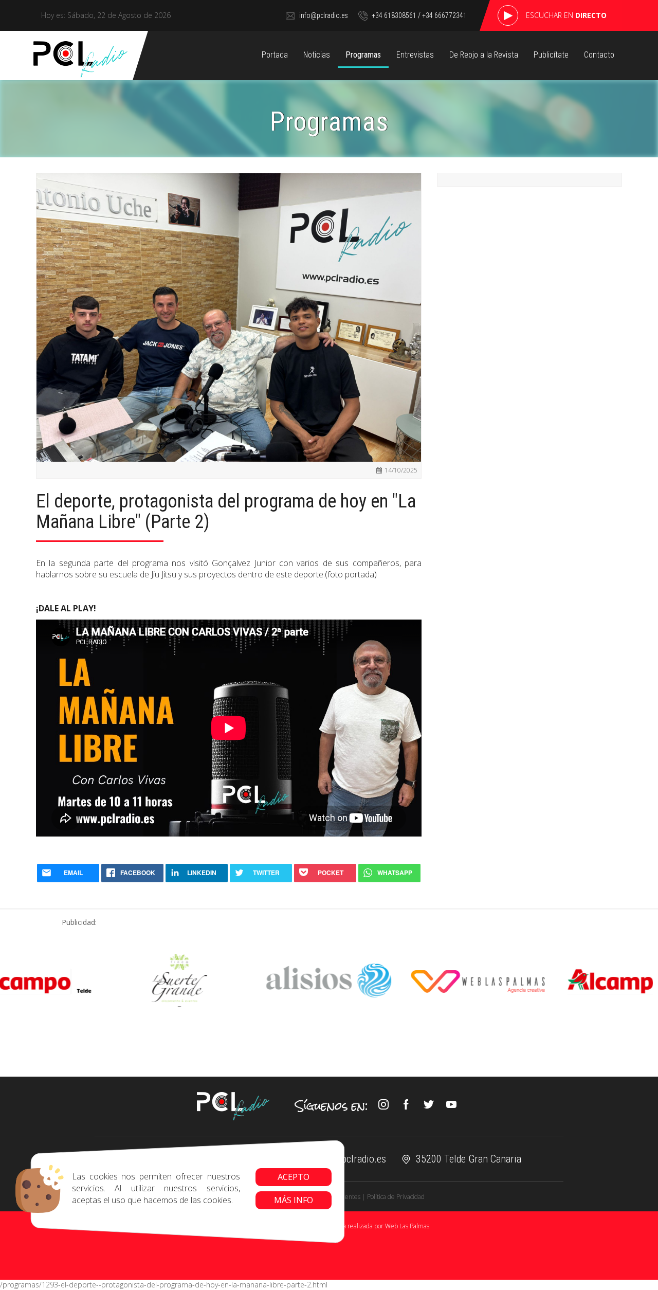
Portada (275, 55)
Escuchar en (566, 15)
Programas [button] (363, 55)
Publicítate (551, 55)
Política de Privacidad (396, 1196)
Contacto (599, 55)
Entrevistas (415, 55)
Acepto (293, 1177)
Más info (293, 1200)
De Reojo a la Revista (483, 55)
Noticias (316, 55)
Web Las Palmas (407, 1226)
